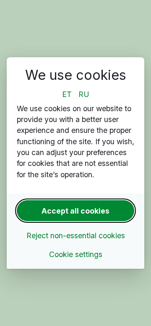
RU (83, 94)
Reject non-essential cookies (75, 235)
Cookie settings (75, 254)
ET (67, 94)
